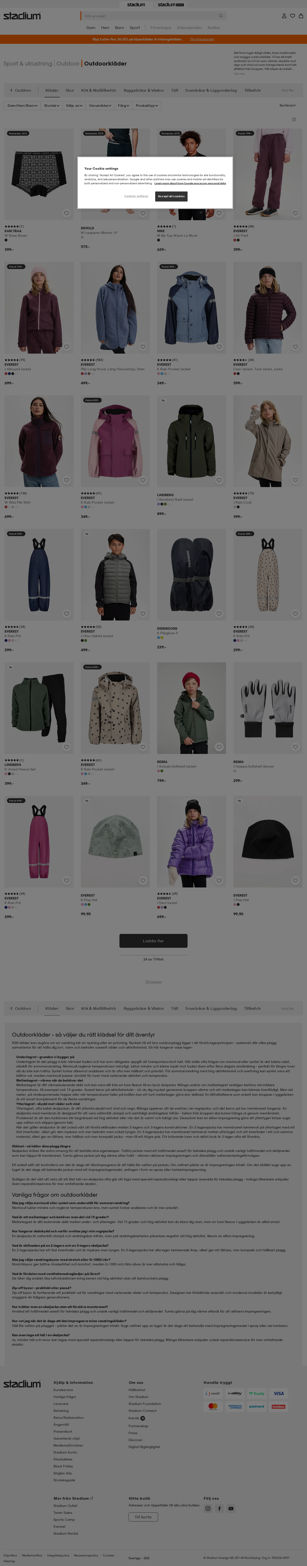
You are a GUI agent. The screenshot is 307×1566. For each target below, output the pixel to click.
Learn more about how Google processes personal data (190, 183)
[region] (155, 183)
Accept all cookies (171, 196)
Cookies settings (136, 196)
